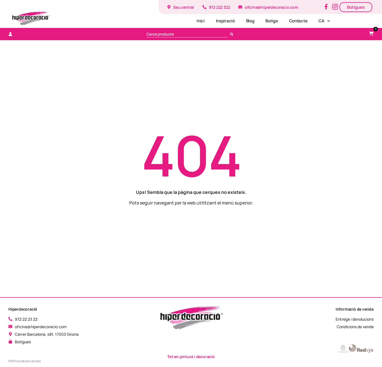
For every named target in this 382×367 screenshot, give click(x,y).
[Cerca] (232, 34)
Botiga (271, 21)
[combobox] (187, 34)
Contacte (298, 21)
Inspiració (225, 21)
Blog (250, 21)
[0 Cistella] (371, 33)
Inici (201, 21)
